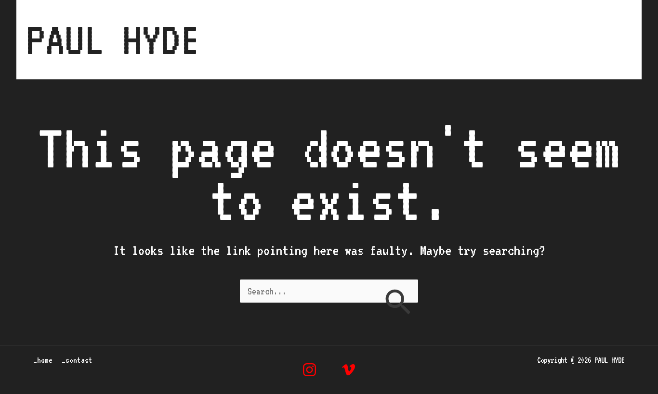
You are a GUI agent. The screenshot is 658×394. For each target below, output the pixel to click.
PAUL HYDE (112, 39)
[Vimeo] (348, 369)
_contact (597, 39)
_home (536, 39)
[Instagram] (309, 369)
